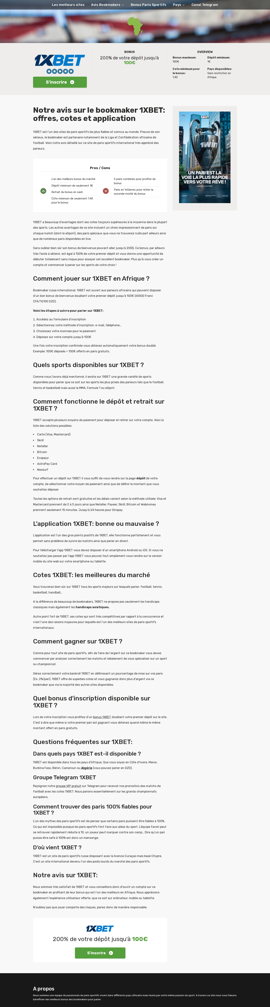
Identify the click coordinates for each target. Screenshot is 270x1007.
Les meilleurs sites (68, 5)
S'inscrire (56, 82)
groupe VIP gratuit (68, 786)
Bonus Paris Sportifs (148, 5)
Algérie (86, 768)
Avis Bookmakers (105, 5)
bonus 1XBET (102, 717)
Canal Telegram (205, 5)
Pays (177, 5)
